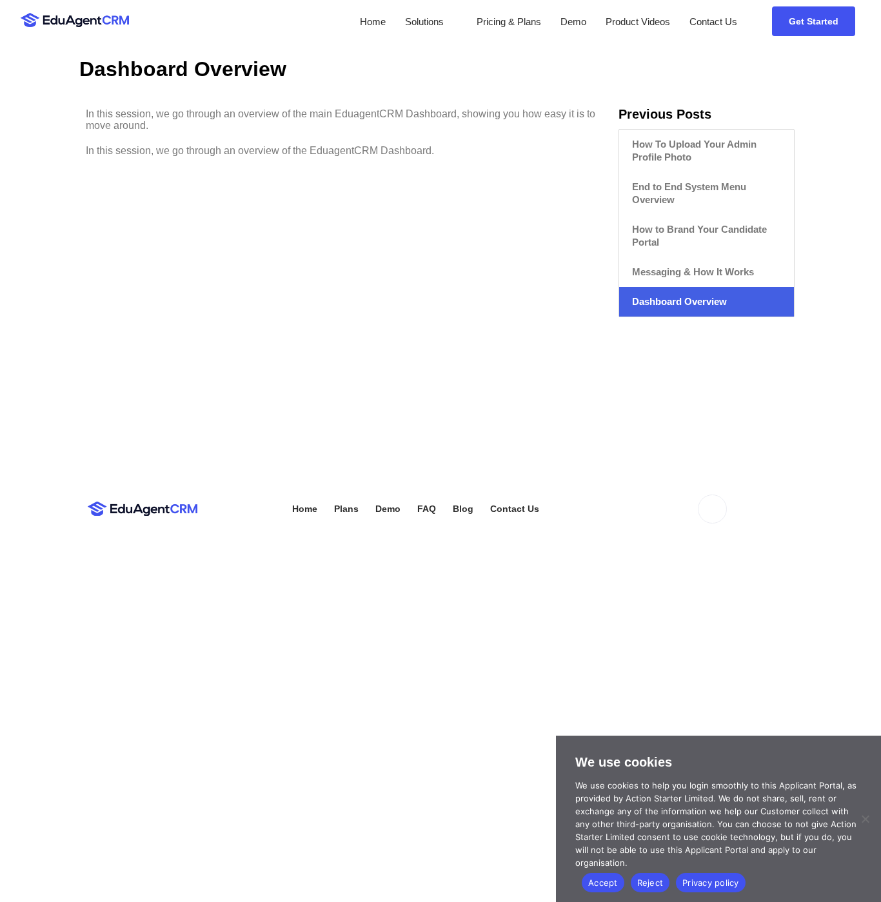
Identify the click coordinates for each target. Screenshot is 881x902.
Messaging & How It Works (693, 271)
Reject (650, 882)
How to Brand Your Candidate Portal (699, 236)
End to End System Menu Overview (689, 193)
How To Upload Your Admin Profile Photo (694, 150)
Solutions (424, 21)
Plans (346, 509)
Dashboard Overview (679, 301)
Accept (603, 882)
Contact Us (713, 21)
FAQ (426, 509)
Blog (463, 509)
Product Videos (638, 21)
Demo (573, 21)
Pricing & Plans (509, 21)
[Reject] (864, 818)
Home (373, 21)
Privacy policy (710, 882)
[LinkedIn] (712, 509)
